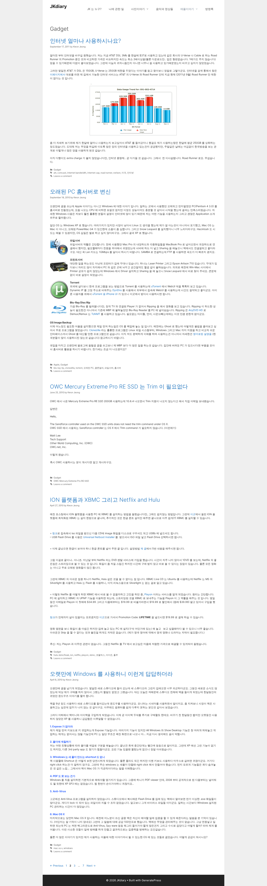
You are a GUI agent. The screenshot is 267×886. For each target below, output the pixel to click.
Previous (56, 865)
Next (91, 865)
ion (71, 655)
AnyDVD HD (196, 310)
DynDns (117, 290)
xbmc (92, 655)
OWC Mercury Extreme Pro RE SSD (71, 481)
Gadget (57, 169)
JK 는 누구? (94, 9)
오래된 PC (89, 368)
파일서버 (109, 368)
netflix (77, 655)
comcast (61, 172)
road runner (106, 172)
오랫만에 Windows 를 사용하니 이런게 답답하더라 (111, 673)
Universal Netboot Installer (99, 537)
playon (85, 655)
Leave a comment (63, 176)
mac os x (58, 848)
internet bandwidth (76, 172)
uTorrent (156, 286)
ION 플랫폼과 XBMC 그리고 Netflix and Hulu (105, 499)
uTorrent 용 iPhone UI (105, 293)
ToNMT (95, 313)
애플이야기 (187, 9)
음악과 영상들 (164, 9)
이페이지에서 (57, 74)
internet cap (93, 172)
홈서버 (117, 368)
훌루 (116, 655)
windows (68, 848)
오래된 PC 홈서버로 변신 (80, 191)
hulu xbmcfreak (61, 655)
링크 (54, 533)
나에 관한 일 (116, 9)
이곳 (192, 514)
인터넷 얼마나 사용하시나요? (85, 40)
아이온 (109, 655)
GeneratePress (151, 880)
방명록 (209, 9)
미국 (124, 172)
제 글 (143, 548)
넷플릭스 (100, 655)
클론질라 (99, 368)
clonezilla (70, 368)
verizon (117, 172)
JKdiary (58, 6)
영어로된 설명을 (202, 333)
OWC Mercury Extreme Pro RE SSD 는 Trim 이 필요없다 (119, 386)
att (55, 172)
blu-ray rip (59, 368)
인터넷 (130, 172)
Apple (56, 364)
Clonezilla (94, 330)
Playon (148, 594)
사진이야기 (138, 9)
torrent (79, 368)
